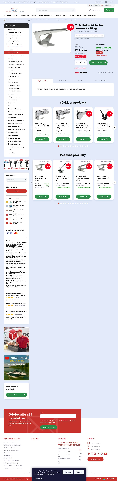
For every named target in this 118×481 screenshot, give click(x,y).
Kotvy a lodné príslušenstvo (15, 47)
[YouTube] (105, 453)
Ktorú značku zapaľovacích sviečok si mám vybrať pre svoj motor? (16, 260)
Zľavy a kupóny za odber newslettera (13, 468)
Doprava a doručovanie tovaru (11, 460)
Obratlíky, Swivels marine (15, 73)
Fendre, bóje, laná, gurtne (14, 44)
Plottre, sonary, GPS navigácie (16, 120)
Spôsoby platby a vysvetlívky (11, 463)
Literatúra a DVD (12, 100)
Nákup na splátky (8, 458)
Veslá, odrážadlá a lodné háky (16, 147)
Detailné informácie (80, 68)
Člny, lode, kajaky (12, 38)
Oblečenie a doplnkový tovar (15, 114)
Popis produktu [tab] (42, 81)
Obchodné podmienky (9, 2)
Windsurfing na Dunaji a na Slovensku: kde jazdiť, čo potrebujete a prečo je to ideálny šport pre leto (16, 256)
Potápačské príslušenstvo (15, 123)
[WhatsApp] (101, 453)
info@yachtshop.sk (95, 443)
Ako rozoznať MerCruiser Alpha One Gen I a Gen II (15, 264)
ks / (16, 191)
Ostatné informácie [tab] (101, 81)
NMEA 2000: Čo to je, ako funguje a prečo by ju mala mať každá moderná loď (16, 282)
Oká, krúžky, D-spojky (14, 76)
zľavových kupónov (50, 422)
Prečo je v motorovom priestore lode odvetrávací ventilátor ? (16, 286)
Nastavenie (38, 478)
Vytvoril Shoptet (98, 478)
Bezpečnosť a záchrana (14, 35)
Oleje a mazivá (12, 117)
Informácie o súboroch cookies (60, 2)
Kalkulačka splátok (82, 56)
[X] (92, 453)
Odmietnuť (68, 472)
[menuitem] (8, 15)
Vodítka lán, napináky (14, 94)
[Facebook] (88, 453)
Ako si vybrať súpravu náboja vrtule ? (16, 252)
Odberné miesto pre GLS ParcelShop (13, 465)
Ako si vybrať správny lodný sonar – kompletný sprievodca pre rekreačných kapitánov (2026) (16, 272)
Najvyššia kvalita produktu (64, 451)
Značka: (78, 40)
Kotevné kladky (12, 58)
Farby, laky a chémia (13, 41)
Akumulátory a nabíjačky (14, 32)
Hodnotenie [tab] (62, 81)
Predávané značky (8, 455)
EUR (109, 2)
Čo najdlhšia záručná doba (64, 455)
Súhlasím (79, 472)
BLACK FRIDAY (12, 29)
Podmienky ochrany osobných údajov (26, 2)
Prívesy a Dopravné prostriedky (16, 129)
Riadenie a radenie (13, 135)
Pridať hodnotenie (12, 394)
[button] (58, 146)
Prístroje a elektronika (14, 126)
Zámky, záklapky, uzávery (15, 97)
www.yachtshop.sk (28, 473)
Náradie (10, 111)
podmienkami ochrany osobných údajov (65, 420)
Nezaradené (11, 153)
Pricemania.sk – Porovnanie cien (87, 473)
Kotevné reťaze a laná (14, 67)
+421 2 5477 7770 (95, 446)
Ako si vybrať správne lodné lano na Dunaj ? (15, 268)
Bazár (9, 150)
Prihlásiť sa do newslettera (48, 427)
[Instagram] (95, 453)
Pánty (10, 79)
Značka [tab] (80, 81)
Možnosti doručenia (101, 55)
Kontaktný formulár (95, 459)
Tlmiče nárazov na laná (14, 88)
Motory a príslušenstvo (14, 108)
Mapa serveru (7, 452)
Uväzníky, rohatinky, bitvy (15, 91)
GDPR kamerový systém (44, 2)
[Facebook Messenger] (98, 453)
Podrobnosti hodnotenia (97, 35)
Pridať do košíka (96, 63)
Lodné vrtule (11, 103)
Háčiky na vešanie (13, 49)
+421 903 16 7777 (95, 449)
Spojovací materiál (13, 82)
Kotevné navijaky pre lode (15, 61)
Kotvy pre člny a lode (14, 52)
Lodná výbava (12, 105)
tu (53, 474)
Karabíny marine (13, 70)
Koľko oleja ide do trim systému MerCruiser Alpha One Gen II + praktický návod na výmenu (14, 277)
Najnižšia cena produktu (64, 448)
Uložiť (77, 72)
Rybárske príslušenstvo (14, 138)
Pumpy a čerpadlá (12, 132)
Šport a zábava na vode (14, 144)
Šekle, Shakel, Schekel (14, 85)
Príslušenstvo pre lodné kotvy (16, 55)
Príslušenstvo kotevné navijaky (16, 64)
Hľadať (73, 10)
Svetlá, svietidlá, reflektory (15, 141)
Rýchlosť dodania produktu (64, 458)
